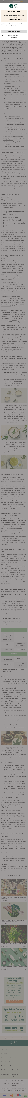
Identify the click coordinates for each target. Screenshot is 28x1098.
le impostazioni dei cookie (15, 24)
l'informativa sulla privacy (9, 26)
